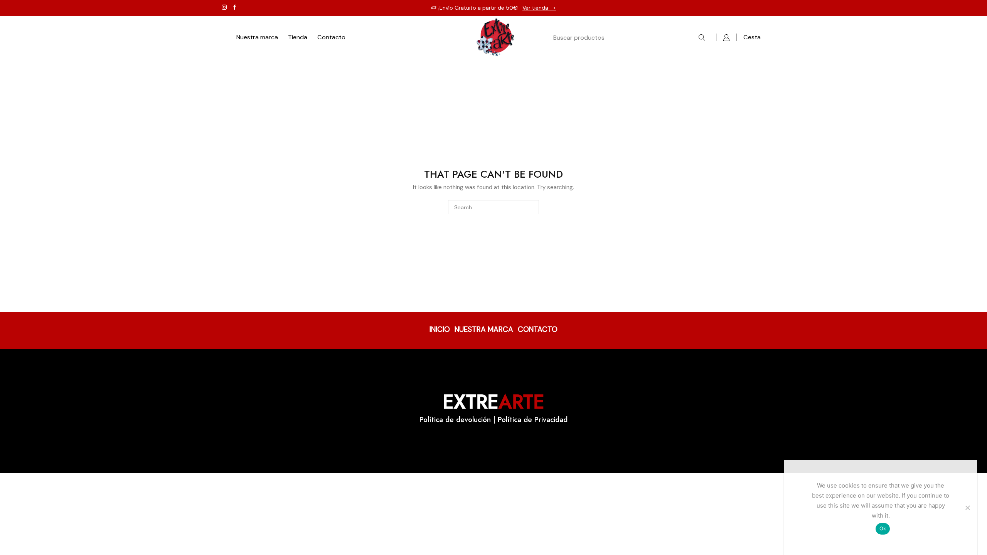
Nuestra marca (257, 37)
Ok (882, 528)
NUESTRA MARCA (484, 329)
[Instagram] (224, 8)
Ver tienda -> (539, 7)
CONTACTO (538, 329)
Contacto (331, 37)
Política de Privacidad (533, 419)
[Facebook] (234, 8)
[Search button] (701, 37)
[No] (967, 507)
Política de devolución (455, 419)
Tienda (297, 37)
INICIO (439, 329)
